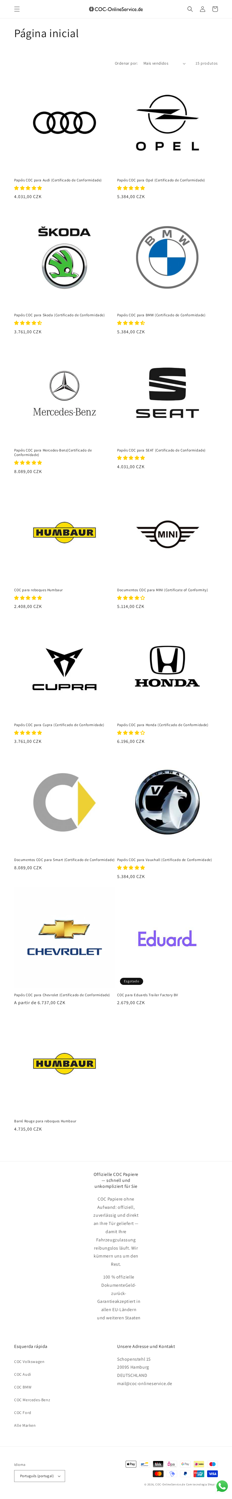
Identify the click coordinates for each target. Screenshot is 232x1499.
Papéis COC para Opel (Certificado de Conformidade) (161, 180)
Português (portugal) (37, 1475)
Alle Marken (25, 1425)
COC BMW (22, 1387)
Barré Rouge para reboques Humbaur (45, 1121)
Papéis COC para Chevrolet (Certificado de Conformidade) (62, 995)
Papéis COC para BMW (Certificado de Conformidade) (161, 315)
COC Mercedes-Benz (32, 1399)
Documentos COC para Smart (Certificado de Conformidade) (64, 860)
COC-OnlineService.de (170, 1484)
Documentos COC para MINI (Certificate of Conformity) (162, 590)
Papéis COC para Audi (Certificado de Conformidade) (58, 180)
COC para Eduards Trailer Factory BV (147, 995)
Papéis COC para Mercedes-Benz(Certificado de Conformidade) (53, 452)
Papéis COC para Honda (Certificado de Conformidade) (163, 725)
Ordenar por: (126, 63)
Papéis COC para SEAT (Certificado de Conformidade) (161, 450)
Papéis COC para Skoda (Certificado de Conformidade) (59, 315)
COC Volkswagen (29, 1361)
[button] (17, 9)
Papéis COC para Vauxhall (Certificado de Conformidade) (164, 860)
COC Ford (22, 1412)
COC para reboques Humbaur (38, 590)
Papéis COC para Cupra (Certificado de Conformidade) (59, 725)
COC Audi (22, 1374)
